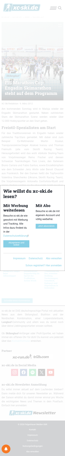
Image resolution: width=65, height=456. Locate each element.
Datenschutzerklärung (15, 235)
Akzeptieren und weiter (16, 243)
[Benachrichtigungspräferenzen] (6, 449)
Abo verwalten (54, 258)
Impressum (19, 258)
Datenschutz (36, 258)
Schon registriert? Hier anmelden (44, 265)
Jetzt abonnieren (46, 226)
